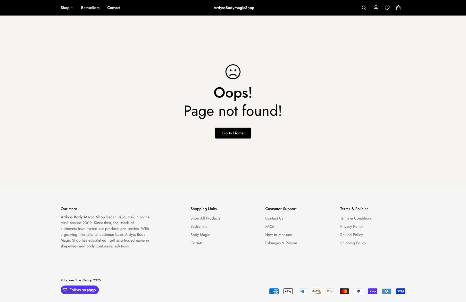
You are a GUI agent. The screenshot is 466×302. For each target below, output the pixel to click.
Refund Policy (351, 234)
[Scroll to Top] (456, 275)
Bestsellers (90, 7)
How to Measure (278, 234)
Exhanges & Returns (281, 243)
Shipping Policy (353, 243)
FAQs (269, 226)
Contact (113, 7)
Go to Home (233, 133)
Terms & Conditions (356, 218)
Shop (65, 7)
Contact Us (274, 218)
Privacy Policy (351, 226)
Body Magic (200, 234)
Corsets (196, 243)
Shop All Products (205, 218)
